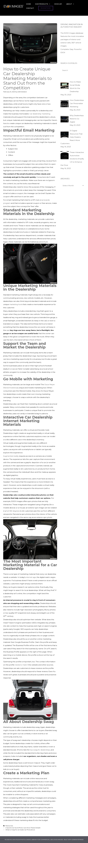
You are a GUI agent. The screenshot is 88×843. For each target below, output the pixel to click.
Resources (9, 826)
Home (28, 4)
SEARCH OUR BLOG (69, 63)
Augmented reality (10, 456)
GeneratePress (77, 839)
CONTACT (30, 8)
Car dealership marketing (40, 114)
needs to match (21, 665)
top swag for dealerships (40, 750)
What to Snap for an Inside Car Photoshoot (20, 830)
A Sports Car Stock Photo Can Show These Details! (22, 828)
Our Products (41, 4)
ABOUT (69, 4)
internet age (31, 577)
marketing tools (15, 304)
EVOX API (58, 4)
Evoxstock (46, 8)
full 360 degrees (13, 511)
